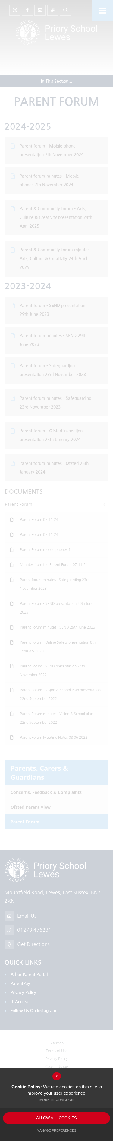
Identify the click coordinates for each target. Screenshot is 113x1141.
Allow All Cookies (56, 1118)
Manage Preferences (56, 1130)
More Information (56, 1100)
